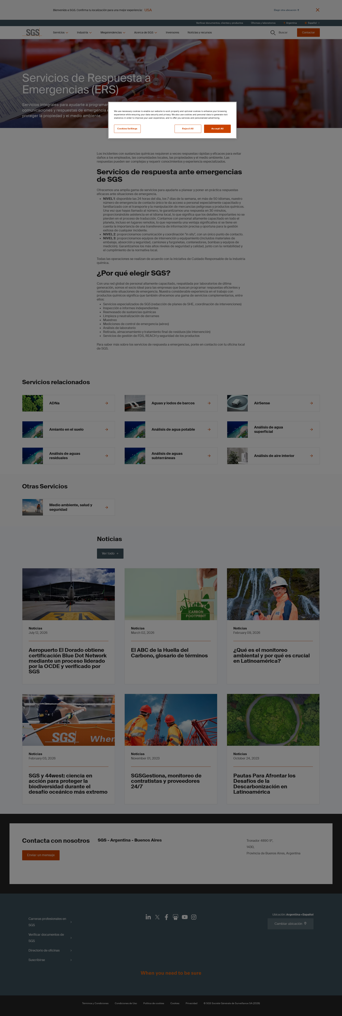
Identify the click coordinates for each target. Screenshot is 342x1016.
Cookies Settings (127, 128)
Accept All (217, 128)
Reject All (188, 128)
